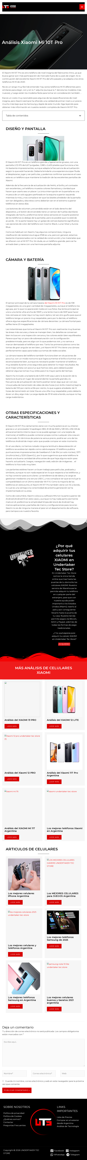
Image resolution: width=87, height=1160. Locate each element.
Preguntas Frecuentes (14, 1125)
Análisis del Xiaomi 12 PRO (20, 772)
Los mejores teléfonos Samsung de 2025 (60, 938)
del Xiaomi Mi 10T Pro (54, 303)
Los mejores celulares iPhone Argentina (21, 894)
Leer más (12, 726)
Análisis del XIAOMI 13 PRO (20, 720)
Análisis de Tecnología (68, 1126)
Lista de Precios (64, 1117)
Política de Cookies (12, 1116)
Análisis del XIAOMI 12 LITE (63, 720)
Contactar (8, 1122)
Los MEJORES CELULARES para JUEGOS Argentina (62, 894)
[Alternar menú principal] (82, 7)
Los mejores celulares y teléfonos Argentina (22, 946)
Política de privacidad (13, 1113)
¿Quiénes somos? (12, 1119)
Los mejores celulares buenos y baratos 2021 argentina (60, 1000)
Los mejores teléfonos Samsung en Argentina (22, 998)
